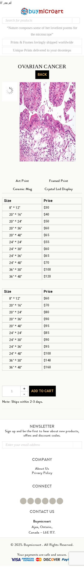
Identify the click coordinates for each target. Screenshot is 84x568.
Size (7, 201)
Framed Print (58, 180)
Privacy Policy (42, 472)
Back (42, 75)
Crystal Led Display (59, 188)
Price (48, 201)
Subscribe (77, 445)
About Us (42, 468)
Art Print (22, 180)
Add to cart (42, 391)
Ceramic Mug (22, 188)
